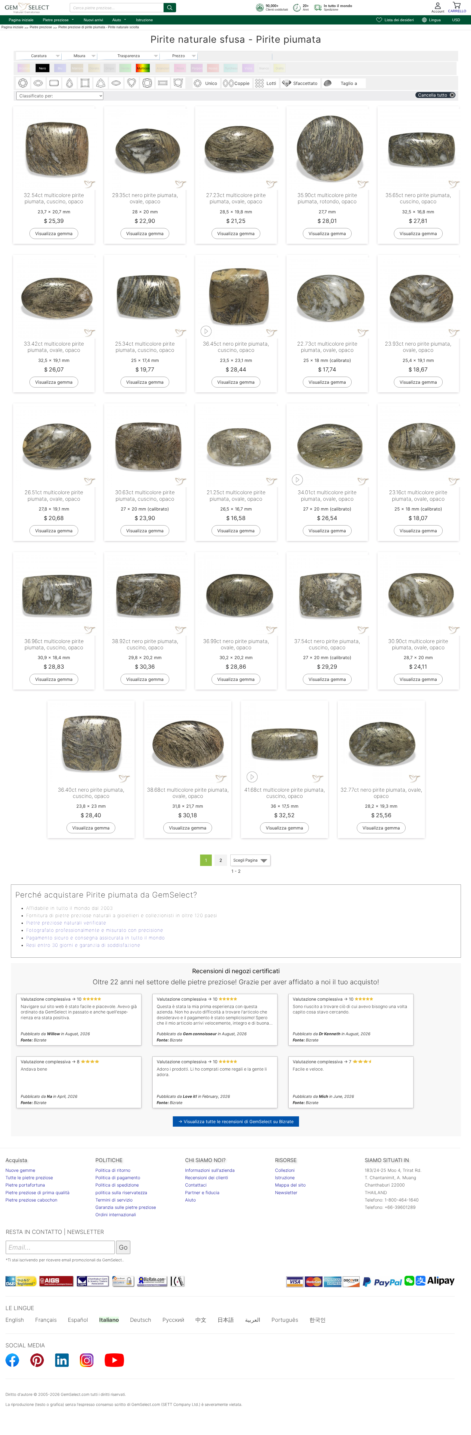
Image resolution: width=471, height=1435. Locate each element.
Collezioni (285, 1170)
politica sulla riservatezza (121, 1192)
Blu (60, 68)
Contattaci (196, 1185)
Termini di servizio (113, 1200)
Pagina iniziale (21, 20)
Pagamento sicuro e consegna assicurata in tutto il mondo (95, 938)
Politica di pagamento (117, 1177)
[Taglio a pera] (69, 83)
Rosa (180, 68)
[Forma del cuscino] (147, 83)
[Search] (170, 7)
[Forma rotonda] (23, 83)
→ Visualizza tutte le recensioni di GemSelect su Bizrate (236, 1121)
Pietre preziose (58, 19)
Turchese (231, 68)
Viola (248, 68)
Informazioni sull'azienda (210, 1170)
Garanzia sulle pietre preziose (125, 1207)
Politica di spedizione (117, 1185)
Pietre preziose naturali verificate (66, 923)
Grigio (109, 68)
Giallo (280, 68)
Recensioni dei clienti (206, 1177)
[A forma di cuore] (132, 83)
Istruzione (144, 20)
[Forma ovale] (38, 83)
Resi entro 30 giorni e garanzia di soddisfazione (83, 945)
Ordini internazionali (115, 1214)
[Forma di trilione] (100, 83)
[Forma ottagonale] (54, 83)
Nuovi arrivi (93, 20)
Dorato (94, 68)
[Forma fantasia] (178, 83)
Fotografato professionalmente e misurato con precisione (94, 930)
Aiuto (119, 19)
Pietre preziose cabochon (31, 1200)
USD (456, 20)
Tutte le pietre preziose (29, 1177)
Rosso (213, 68)
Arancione (163, 68)
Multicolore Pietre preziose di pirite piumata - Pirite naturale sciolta (143, 69)
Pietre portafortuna (25, 1185)
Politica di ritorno (112, 1170)
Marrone (77, 68)
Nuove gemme (20, 1170)
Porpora (197, 68)
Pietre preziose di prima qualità (37, 1192)
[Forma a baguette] (163, 83)
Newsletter (286, 1192)
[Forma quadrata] (85, 83)
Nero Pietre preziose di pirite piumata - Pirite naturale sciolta (43, 69)
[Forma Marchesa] (116, 83)
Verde (125, 68)
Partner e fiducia (202, 1192)
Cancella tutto (432, 95)
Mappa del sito (290, 1185)
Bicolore (24, 68)
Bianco (264, 68)
